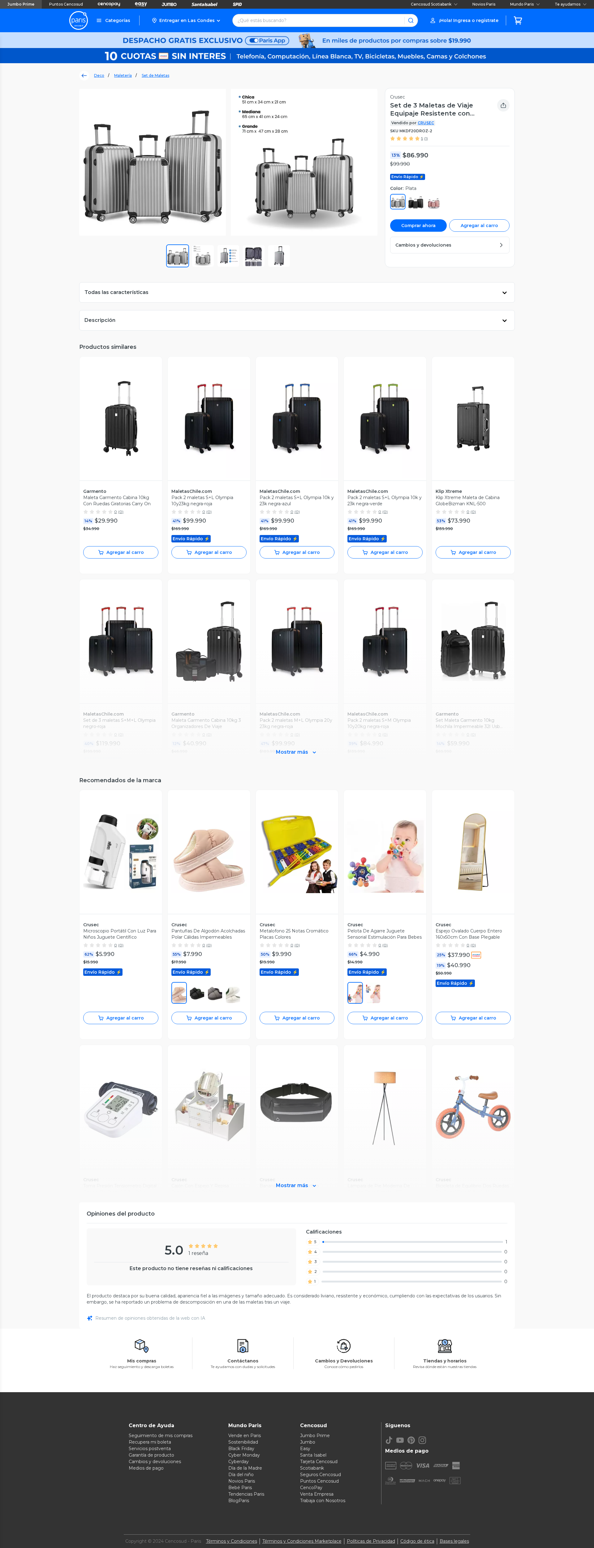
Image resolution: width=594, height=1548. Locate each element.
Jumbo (307, 1442)
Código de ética (417, 1541)
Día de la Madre (245, 1468)
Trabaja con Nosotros (322, 1500)
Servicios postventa (150, 1448)
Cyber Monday (244, 1455)
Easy (305, 1448)
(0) (120, 511)
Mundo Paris (522, 4)
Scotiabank (312, 1468)
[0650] (179, 993)
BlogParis (238, 1500)
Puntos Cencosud (66, 4)
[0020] (215, 993)
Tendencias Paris (246, 1494)
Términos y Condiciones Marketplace (302, 1541)
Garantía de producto (151, 1455)
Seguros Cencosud (320, 1474)
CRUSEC (426, 123)
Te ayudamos (567, 4)
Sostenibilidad (243, 1442)
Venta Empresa (317, 1494)
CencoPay (311, 1487)
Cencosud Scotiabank (431, 4)
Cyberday (238, 1461)
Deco (99, 75)
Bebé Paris (240, 1487)
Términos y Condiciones (231, 1541)
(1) (426, 138)
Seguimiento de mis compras (160, 1435)
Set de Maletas (155, 75)
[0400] (355, 993)
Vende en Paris (244, 1435)
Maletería (123, 75)
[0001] (197, 993)
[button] (185, 20)
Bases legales (454, 1541)
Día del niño (241, 1474)
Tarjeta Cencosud (319, 1461)
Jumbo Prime (20, 4)
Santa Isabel (313, 1455)
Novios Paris (483, 4)
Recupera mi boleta (150, 1442)
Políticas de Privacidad (371, 1541)
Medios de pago (146, 1468)
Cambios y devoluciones (155, 1461)
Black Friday (241, 1448)
